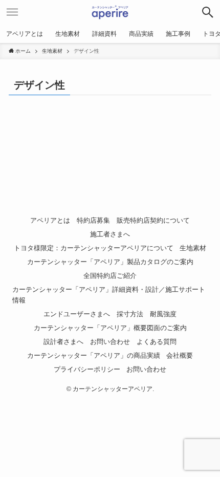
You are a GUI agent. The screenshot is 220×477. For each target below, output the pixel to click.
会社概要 (179, 355)
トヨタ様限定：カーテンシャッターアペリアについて (93, 248)
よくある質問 (157, 341)
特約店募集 (93, 220)
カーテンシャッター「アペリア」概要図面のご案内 (110, 328)
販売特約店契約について (153, 220)
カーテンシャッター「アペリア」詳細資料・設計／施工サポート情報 (108, 295)
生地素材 (193, 248)
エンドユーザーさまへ (76, 314)
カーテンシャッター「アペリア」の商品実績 (93, 355)
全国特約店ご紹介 (110, 275)
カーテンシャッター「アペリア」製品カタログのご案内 (110, 262)
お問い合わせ (110, 341)
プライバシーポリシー (87, 369)
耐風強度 (163, 314)
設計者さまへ (63, 341)
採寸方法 (130, 314)
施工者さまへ (110, 234)
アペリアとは (50, 220)
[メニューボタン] (12, 12)
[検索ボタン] (207, 12)
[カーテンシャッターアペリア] (110, 12)
